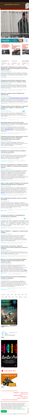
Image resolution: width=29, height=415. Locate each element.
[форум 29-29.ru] (9, 337)
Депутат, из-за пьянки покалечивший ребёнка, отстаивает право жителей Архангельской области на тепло (14, 261)
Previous (1, 24)
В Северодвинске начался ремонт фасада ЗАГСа (16, 47)
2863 (12, 294)
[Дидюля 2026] (9, 367)
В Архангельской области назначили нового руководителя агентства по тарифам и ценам (13, 81)
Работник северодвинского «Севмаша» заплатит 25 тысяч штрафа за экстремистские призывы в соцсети (14, 166)
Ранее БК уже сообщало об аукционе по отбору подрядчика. (15, 62)
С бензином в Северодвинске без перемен (6, 46)
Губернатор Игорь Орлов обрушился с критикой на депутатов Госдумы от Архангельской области (14, 108)
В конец (25, 297)
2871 (13, 297)
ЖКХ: (2, 201)
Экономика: (3, 125)
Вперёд (20, 297)
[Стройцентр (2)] (15, 42)
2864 (15, 294)
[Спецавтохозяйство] (9, 387)
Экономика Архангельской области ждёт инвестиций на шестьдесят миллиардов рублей (14, 123)
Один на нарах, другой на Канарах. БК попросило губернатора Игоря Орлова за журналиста (14, 184)
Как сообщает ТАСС (9, 129)
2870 (9, 297)
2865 (19, 294)
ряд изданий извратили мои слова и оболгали (18, 97)
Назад (8, 294)
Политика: (3, 111)
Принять (4, 411)
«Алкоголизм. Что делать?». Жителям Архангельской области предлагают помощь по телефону (14, 247)
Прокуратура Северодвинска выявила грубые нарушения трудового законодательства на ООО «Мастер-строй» (14, 68)
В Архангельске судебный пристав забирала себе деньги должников (13, 151)
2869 (6, 297)
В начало (3, 294)
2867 (26, 294)
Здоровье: (3, 250)
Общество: (3, 71)
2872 (16, 297)
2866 (22, 294)
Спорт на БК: (3, 234)
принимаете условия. (21, 408)
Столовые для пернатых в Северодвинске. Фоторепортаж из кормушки (13, 216)
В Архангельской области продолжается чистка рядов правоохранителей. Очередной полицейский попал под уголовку (14, 138)
